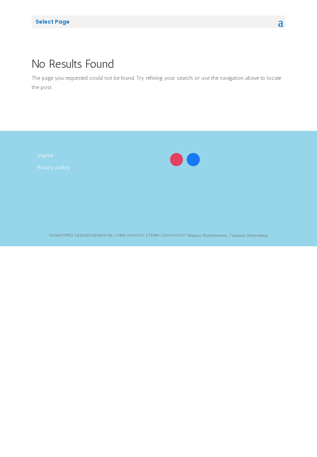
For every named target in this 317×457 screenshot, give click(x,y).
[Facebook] (193, 159)
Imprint (45, 155)
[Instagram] (176, 159)
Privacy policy (53, 167)
